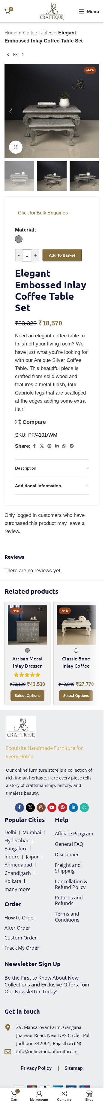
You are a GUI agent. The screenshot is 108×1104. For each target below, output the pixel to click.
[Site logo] (51, 10)
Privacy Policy (36, 1068)
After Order (17, 928)
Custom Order (20, 937)
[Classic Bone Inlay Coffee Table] (76, 625)
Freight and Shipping (68, 868)
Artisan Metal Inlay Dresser (27, 662)
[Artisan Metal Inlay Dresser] (27, 625)
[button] (10, 111)
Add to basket (62, 255)
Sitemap (73, 1068)
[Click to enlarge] (15, 147)
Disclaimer (67, 854)
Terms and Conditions (67, 916)
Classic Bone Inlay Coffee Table (76, 665)
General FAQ (69, 844)
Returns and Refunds (69, 900)
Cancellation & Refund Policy (71, 884)
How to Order (19, 917)
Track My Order (21, 948)
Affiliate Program (74, 833)
